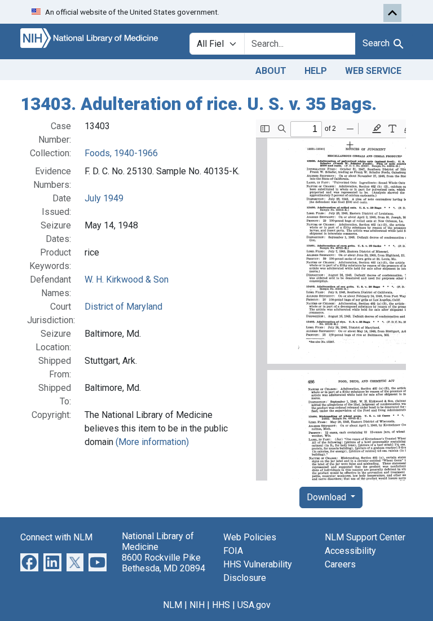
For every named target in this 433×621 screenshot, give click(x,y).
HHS (221, 605)
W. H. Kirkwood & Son (127, 279)
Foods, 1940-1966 (121, 153)
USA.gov (254, 605)
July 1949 (104, 198)
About (270, 70)
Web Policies (249, 537)
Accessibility (350, 550)
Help (315, 70)
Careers (340, 564)
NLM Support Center (365, 537)
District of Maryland (123, 306)
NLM (172, 605)
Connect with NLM (56, 537)
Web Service (373, 70)
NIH (197, 605)
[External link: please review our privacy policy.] (29, 561)
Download (327, 497)
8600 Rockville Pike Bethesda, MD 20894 (163, 563)
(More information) (152, 442)
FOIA (233, 550)
